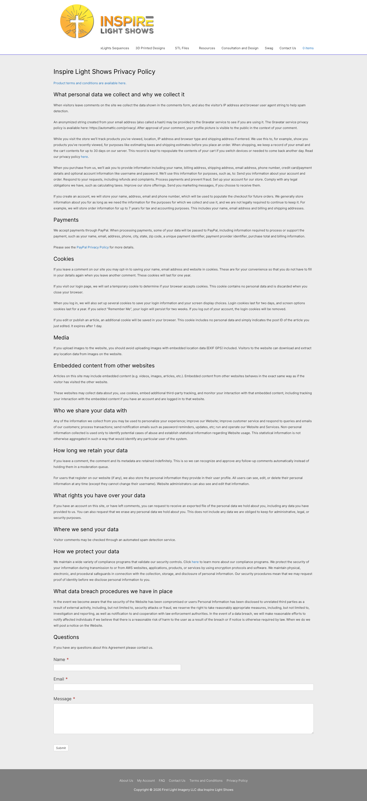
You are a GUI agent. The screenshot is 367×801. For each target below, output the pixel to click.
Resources (207, 48)
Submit (61, 748)
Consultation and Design (240, 48)
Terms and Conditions (206, 781)
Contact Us (287, 48)
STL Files (182, 48)
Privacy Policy (237, 781)
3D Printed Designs (150, 48)
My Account (146, 781)
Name (61, 659)
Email (61, 679)
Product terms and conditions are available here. (90, 83)
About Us (126, 781)
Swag (269, 48)
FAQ (162, 781)
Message (64, 698)
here (84, 157)
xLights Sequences (114, 48)
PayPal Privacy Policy (93, 247)
